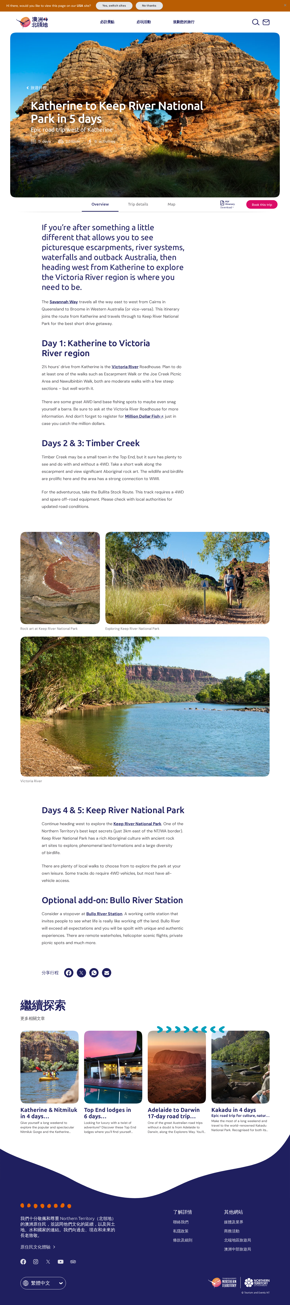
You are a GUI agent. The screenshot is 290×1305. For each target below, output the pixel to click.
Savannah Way (64, 302)
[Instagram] (36, 1262)
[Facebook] (68, 972)
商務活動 (231, 1231)
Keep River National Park (137, 824)
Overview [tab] (100, 204)
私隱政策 (180, 1231)
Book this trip (262, 205)
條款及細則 (182, 1240)
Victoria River (125, 366)
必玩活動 (144, 21)
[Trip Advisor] (73, 1262)
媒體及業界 (233, 1222)
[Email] (106, 972)
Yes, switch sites (114, 5)
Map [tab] (171, 204)
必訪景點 (107, 21)
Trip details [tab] (138, 204)
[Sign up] (266, 22)
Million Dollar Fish (142, 416)
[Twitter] (48, 1262)
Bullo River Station (104, 914)
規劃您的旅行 (184, 21)
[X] (81, 972)
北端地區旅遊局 (237, 1240)
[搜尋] (256, 22)
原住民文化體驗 (35, 1247)
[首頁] (32, 22)
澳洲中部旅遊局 (237, 1249)
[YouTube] (60, 1262)
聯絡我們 (180, 1222)
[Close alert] (285, 5)
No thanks (149, 5)
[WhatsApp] (94, 972)
